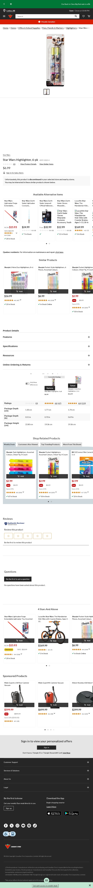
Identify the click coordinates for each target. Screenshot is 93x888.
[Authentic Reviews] (14, 524)
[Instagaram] (17, 826)
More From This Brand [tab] (72, 444)
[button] (75, 16)
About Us (7, 779)
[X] (12, 826)
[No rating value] (8, 164)
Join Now (66, 753)
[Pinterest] (29, 826)
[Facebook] (6, 826)
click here (59, 252)
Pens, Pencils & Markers (53, 28)
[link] (10, 164)
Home (5, 28)
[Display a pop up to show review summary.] (17, 233)
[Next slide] (89, 4)
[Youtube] (23, 826)
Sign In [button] (46, 747)
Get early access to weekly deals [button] (45, 886)
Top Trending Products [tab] (50, 444)
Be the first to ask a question (18, 579)
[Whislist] (83, 16)
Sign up (9, 808)
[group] (75, 300)
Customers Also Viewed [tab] (28, 444)
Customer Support (11, 762)
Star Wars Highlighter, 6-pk (20, 159)
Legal (6, 787)
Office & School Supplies (29, 28)
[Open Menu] (4, 16)
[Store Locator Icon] (4, 10)
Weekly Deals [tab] (9, 444)
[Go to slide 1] (46, 92)
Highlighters (71, 28)
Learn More (51, 807)
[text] (11, 234)
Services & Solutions (11, 771)
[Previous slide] (4, 4)
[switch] (28, 384)
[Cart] (89, 16)
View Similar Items (46, 164)
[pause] (11, 4)
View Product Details (28, 164)
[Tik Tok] (35, 826)
